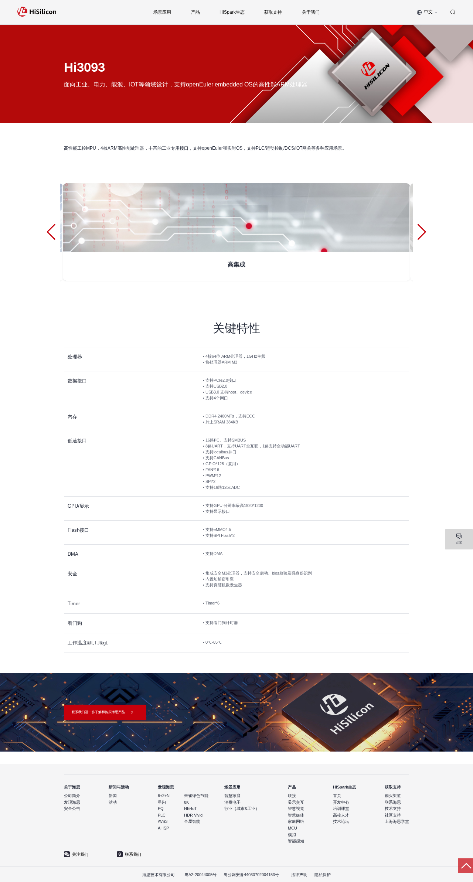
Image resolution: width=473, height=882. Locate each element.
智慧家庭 (232, 795)
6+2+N (164, 795)
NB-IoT (190, 808)
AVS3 (162, 821)
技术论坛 (341, 821)
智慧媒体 (296, 815)
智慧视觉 (296, 808)
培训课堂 (341, 808)
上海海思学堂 (397, 821)
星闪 (162, 802)
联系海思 (393, 802)
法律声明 (299, 874)
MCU (292, 828)
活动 (113, 802)
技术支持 (393, 808)
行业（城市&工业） (241, 808)
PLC (162, 815)
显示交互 (296, 802)
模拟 (292, 834)
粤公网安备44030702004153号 (251, 874)
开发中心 (341, 802)
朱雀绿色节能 (196, 795)
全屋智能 (192, 821)
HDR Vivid (193, 815)
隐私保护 (322, 874)
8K (186, 802)
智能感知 (296, 841)
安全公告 (72, 808)
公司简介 (72, 795)
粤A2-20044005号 (200, 874)
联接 (292, 795)
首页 (337, 795)
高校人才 (341, 815)
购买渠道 (393, 795)
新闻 (113, 795)
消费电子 (232, 802)
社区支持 (393, 815)
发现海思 (72, 802)
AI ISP (163, 828)
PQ (161, 808)
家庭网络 (296, 821)
